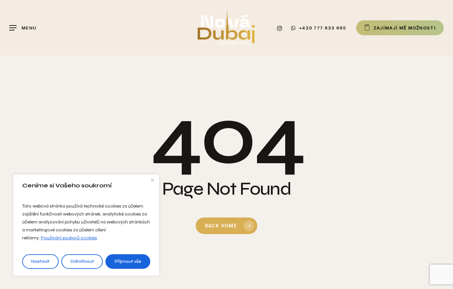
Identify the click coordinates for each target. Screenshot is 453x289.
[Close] (152, 180)
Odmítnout (82, 261)
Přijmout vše (128, 261)
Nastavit (40, 261)
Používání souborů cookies (69, 238)
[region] (86, 225)
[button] (22, 27)
